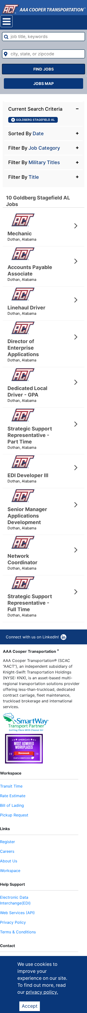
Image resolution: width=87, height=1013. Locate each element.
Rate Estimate (12, 795)
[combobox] (43, 36)
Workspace (10, 870)
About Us (8, 861)
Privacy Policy (13, 922)
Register (7, 841)
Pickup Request (14, 815)
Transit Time (11, 786)
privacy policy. (42, 992)
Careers (7, 851)
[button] (43, 108)
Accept (29, 1006)
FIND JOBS (43, 69)
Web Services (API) (17, 912)
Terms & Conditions (18, 932)
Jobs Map (43, 83)
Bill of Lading (12, 805)
